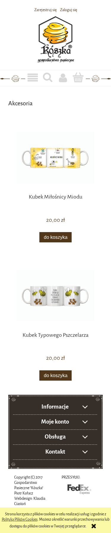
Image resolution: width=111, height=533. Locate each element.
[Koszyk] (78, 77)
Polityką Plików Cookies (20, 519)
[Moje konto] (63, 77)
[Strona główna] (55, 38)
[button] (32, 77)
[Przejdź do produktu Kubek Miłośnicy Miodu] (55, 157)
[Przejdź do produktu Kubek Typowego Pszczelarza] (55, 296)
